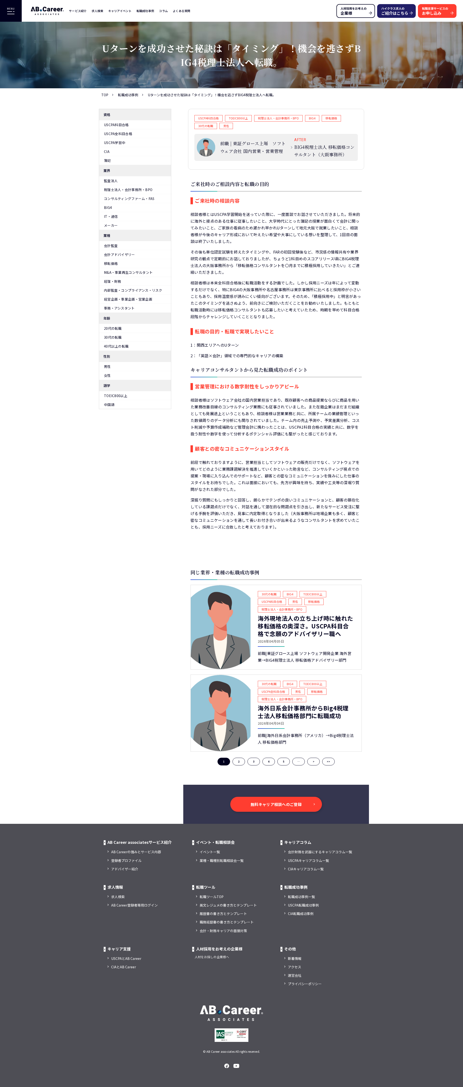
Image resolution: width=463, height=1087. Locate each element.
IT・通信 (111, 216)
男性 (107, 366)
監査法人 (111, 180)
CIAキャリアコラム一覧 (306, 869)
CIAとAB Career (123, 966)
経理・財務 (112, 281)
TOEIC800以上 (115, 395)
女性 (107, 375)
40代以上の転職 (116, 346)
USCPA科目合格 (116, 124)
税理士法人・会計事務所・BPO (128, 189)
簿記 (107, 160)
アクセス (294, 966)
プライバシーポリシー (305, 983)
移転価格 (111, 263)
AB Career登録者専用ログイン (134, 905)
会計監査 (111, 245)
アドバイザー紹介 (124, 869)
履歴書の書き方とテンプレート (223, 913)
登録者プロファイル (126, 860)
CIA (106, 151)
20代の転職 (113, 328)
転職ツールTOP (212, 896)
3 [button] (253, 761)
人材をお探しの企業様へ (212, 957)
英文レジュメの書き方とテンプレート (228, 905)
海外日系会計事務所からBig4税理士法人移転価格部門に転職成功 (303, 712)
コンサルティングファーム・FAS (129, 198)
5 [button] (283, 761)
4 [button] (268, 761)
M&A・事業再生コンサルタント (128, 272)
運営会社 (294, 975)
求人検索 (97, 11)
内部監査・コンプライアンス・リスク (133, 290)
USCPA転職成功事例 (303, 905)
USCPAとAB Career (126, 958)
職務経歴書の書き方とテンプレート (227, 922)
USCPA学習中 (114, 142)
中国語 (109, 404)
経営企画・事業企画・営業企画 (128, 299)
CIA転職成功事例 (300, 913)
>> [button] (328, 761)
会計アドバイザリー (119, 254)
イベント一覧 (210, 851)
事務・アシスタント (119, 308)
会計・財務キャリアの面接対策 (223, 930)
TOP (104, 94)
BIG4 (108, 207)
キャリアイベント (120, 11)
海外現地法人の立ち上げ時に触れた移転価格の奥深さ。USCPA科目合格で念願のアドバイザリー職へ (305, 626)
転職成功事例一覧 (301, 896)
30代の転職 (113, 337)
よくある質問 (182, 11)
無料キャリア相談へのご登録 (276, 804)
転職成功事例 (145, 11)
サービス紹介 (78, 11)
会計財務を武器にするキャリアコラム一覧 (320, 851)
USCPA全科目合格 (118, 133)
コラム (163, 11)
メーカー (111, 225)
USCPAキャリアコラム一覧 (308, 860)
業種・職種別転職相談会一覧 (222, 860)
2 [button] (238, 761)
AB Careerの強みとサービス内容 (136, 851)
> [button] (313, 761)
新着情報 (294, 958)
